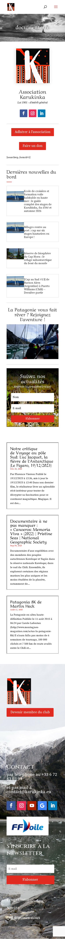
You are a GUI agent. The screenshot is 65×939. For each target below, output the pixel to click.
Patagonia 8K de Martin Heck (26, 603)
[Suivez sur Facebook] (23, 113)
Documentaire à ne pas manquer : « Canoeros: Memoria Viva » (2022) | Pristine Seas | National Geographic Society (31, 531)
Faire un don (32, 146)
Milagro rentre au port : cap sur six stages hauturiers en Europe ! (36, 232)
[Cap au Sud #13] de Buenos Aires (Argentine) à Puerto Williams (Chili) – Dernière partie (37, 286)
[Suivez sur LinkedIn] (41, 113)
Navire (13, 908)
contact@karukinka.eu (29, 792)
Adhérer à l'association (32, 132)
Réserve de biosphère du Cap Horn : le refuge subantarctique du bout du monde (38, 258)
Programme (18, 899)
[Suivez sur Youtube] (31, 805)
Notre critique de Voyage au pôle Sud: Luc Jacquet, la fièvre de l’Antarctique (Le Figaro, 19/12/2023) (31, 456)
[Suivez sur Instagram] (32, 113)
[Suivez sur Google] (42, 805)
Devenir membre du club (30, 712)
